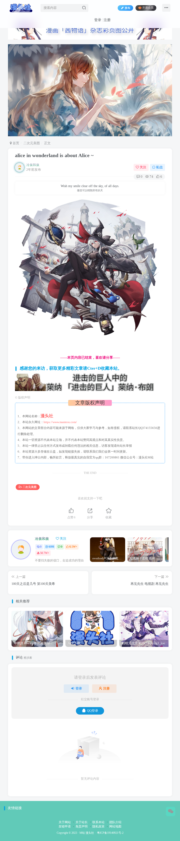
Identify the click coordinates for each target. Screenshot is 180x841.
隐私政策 (98, 826)
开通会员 (148, 8)
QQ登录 (92, 710)
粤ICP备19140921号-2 (110, 832)
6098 (51, 546)
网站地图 (115, 826)
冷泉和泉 (32, 165)
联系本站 (98, 822)
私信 (159, 167)
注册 (107, 20)
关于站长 (81, 822)
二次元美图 (31, 143)
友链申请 (65, 826)
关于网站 (65, 822)
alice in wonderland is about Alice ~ (54, 155)
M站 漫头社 (86, 832)
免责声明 (81, 826)
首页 (15, 143)
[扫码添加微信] (170, 811)
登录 (97, 20)
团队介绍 (115, 822)
